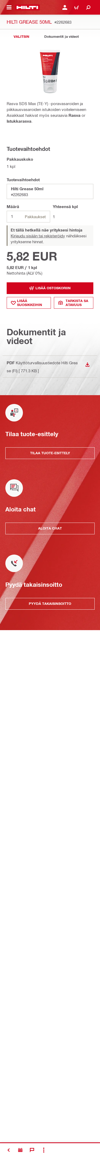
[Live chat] (32, 1150)
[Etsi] (88, 7)
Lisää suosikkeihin (29, 303)
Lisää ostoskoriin (53, 288)
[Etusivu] (27, 7)
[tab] (21, 36)
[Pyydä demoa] (20, 1150)
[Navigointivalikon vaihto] (9, 7)
